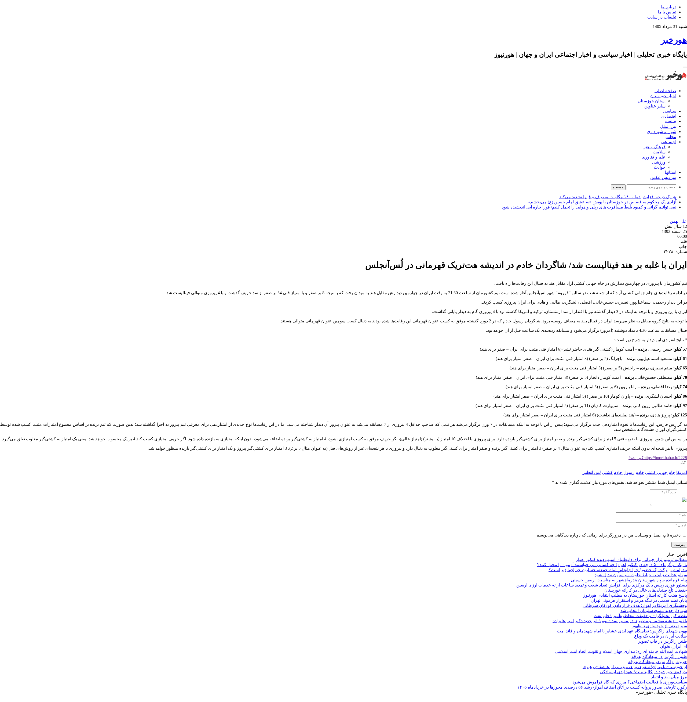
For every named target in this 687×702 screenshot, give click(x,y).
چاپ (683, 246)
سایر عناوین (655, 106)
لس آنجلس (591, 472)
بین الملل (668, 126)
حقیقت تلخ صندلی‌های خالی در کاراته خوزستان (645, 590)
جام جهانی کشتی (660, 472)
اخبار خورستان (663, 95)
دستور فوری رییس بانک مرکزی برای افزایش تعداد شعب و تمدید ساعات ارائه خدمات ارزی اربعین (601, 585)
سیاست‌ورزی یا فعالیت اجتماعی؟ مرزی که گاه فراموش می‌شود (629, 682)
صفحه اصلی (665, 90)
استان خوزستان (652, 101)
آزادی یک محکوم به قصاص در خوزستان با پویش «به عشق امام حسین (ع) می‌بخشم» (602, 202)
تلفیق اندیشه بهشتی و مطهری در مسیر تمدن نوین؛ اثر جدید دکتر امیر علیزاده (620, 620)
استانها (670, 172)
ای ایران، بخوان (673, 646)
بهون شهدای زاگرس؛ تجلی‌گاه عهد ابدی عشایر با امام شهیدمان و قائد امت (622, 631)
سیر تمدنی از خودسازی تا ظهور (659, 626)
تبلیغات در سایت (661, 17)
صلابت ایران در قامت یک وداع (660, 636)
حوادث (660, 167)
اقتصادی (668, 116)
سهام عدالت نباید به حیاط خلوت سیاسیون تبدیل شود (641, 575)
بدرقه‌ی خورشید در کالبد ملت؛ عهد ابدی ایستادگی (643, 671)
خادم (639, 472)
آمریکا (681, 472)
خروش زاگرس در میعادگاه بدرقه (657, 661)
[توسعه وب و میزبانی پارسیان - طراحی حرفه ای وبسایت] (673, 699)
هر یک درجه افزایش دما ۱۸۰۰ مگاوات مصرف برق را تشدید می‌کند (617, 197)
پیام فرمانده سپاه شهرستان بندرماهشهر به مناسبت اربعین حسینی (629, 580)
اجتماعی (668, 141)
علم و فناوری (654, 157)
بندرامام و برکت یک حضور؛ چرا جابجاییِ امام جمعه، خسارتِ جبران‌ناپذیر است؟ (618, 569)
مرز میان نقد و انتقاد (669, 677)
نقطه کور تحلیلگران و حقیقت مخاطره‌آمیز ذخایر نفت (640, 615)
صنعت (670, 121)
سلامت (659, 152)
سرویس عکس (663, 177)
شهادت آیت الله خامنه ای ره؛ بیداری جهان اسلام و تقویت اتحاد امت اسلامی (621, 651)
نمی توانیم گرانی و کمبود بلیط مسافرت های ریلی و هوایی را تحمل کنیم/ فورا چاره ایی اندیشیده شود (589, 207)
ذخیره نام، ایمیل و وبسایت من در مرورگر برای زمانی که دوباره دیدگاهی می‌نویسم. (608, 535)
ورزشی (659, 162)
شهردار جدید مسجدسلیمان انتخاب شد (653, 610)
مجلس (670, 136)
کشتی (607, 472)
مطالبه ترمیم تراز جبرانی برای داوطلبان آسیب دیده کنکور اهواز (631, 559)
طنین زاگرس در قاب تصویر (662, 641)
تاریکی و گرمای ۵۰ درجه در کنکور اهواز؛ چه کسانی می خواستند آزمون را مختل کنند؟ (612, 564)
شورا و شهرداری (661, 131)
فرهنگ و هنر (655, 147)
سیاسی (669, 111)
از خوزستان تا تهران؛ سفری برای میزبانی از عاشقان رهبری (635, 666)
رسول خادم (624, 472)
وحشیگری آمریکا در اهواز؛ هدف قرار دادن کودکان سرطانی (635, 605)
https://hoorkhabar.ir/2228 (657, 457)
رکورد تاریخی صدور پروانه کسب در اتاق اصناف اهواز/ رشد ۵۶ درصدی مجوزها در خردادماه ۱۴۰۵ (602, 687)
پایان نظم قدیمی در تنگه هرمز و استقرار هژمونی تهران (639, 600)
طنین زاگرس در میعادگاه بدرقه (659, 656)
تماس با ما (667, 12)
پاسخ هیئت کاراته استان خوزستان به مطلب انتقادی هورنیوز (635, 595)
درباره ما (668, 7)
